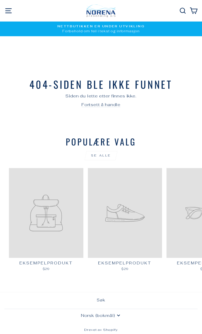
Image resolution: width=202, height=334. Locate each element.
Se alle (101, 155)
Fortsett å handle (101, 104)
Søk (101, 300)
